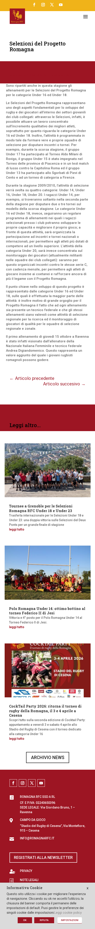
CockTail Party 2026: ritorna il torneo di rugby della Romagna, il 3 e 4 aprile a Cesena (45, 711)
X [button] (87, 888)
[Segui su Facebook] (34, 4)
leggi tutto (16, 529)
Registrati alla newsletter (43, 857)
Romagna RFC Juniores (26, 75)
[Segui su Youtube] (60, 4)
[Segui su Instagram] (43, 4)
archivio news (47, 757)
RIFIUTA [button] (44, 920)
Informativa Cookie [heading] (24, 888)
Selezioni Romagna (57, 75)
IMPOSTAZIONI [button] (69, 920)
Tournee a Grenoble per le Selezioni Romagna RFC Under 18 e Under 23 (40, 508)
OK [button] (25, 920)
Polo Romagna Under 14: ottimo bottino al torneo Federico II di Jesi (47, 610)
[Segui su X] (51, 4)
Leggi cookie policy (68, 913)
